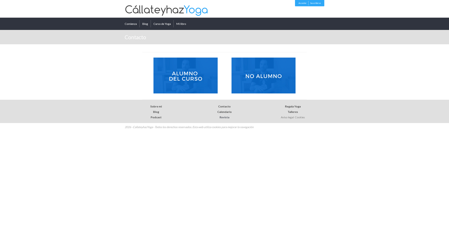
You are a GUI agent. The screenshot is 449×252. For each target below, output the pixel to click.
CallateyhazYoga (168, 9)
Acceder (303, 3)
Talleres (293, 111)
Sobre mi (156, 106)
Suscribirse (315, 3)
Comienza (131, 23)
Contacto (224, 106)
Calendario (224, 111)
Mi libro (181, 23)
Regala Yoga (293, 106)
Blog (145, 23)
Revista (224, 117)
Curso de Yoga (162, 23)
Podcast (156, 117)
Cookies (300, 117)
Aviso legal (287, 117)
